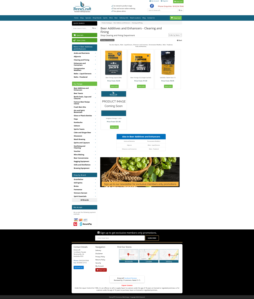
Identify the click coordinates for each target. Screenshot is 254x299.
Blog (144, 18)
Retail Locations (135, 18)
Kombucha (78, 122)
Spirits (105, 18)
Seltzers (77, 126)
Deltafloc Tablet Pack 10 (168, 78)
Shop (82, 18)
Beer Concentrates (81, 158)
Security (98, 263)
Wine (111, 18)
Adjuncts (117, 45)
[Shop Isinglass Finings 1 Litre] (113, 103)
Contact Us (151, 18)
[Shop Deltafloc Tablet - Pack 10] (167, 62)
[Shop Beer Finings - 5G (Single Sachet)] (140, 62)
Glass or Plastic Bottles (83, 116)
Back (180, 40)
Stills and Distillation (82, 165)
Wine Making (79, 155)
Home (76, 18)
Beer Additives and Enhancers (81, 89)
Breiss (76, 186)
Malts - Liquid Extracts (126, 45)
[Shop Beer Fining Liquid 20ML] (113, 62)
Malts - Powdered (167, 45)
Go (181, 10)
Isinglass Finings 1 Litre (113, 118)
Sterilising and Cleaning (79, 147)
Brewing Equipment (81, 168)
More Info (114, 86)
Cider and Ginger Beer (82, 132)
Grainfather (78, 179)
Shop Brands (97, 18)
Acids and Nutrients (140, 46)
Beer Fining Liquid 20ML (114, 78)
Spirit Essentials (80, 196)
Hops (76, 119)
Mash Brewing (79, 139)
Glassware (78, 136)
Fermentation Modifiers (155, 45)
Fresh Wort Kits (80, 107)
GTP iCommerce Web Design (121, 297)
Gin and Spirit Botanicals (79, 111)
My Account (155, 1)
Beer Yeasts (78, 93)
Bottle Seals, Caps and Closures (82, 97)
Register (165, 1)
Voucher (77, 151)
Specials (88, 18)
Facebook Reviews (130, 278)
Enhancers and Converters (140, 45)
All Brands (85, 200)
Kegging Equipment (81, 161)
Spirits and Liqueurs (82, 143)
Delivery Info (123, 18)
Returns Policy (100, 260)
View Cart (177, 18)
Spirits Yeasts (79, 129)
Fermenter (78, 189)
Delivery (98, 250)
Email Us (79, 267)
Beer (116, 18)
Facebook (152, 6)
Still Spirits (78, 183)
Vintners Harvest (80, 193)
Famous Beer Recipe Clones (82, 103)
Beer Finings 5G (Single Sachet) (140, 78)
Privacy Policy (100, 257)
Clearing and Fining (81, 60)
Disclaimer (99, 254)
